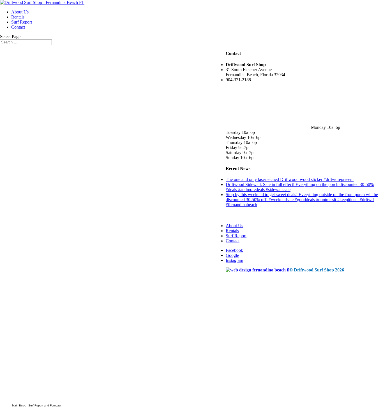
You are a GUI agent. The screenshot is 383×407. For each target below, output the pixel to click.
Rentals (17, 17)
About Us (20, 12)
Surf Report (21, 22)
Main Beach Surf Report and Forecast (36, 405)
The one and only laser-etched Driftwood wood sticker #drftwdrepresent (290, 179)
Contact (18, 27)
